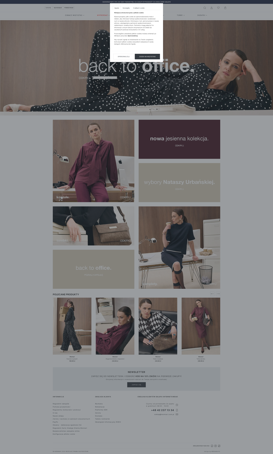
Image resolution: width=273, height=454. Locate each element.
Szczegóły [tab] (126, 8)
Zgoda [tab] (116, 8)
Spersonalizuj (124, 56)
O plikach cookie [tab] (138, 8)
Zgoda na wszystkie (147, 56)
